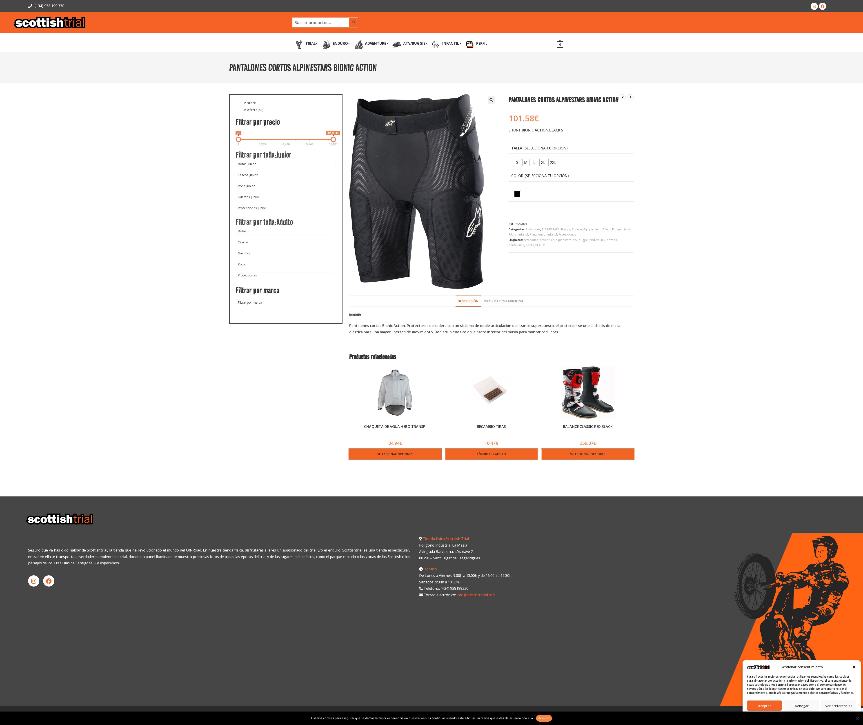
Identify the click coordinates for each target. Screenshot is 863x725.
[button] (854, 667)
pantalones (516, 245)
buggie (583, 240)
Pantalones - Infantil (543, 234)
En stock (249, 103)
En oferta (252, 110)
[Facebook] (822, 6)
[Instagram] (814, 6)
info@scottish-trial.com (476, 594)
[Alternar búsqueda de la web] (568, 44)
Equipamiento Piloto (597, 229)
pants (530, 245)
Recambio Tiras (491, 426)
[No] (857, 718)
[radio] (517, 162)
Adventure (533, 229)
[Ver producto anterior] (623, 97)
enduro (594, 240)
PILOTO (540, 245)
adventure (547, 240)
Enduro (577, 229)
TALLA (516, 148)
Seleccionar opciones (395, 454)
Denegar (802, 705)
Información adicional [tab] (504, 301)
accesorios (530, 240)
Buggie (565, 229)
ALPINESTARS (551, 229)
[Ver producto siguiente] (630, 97)
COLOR (517, 175)
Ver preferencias (838, 705)
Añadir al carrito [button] (491, 454)
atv (575, 240)
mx (603, 240)
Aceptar (764, 705)
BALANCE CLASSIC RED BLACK (588, 426)
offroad (612, 240)
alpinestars (563, 240)
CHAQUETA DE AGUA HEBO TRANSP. (395, 426)
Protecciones (567, 234)
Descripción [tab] (468, 301)
